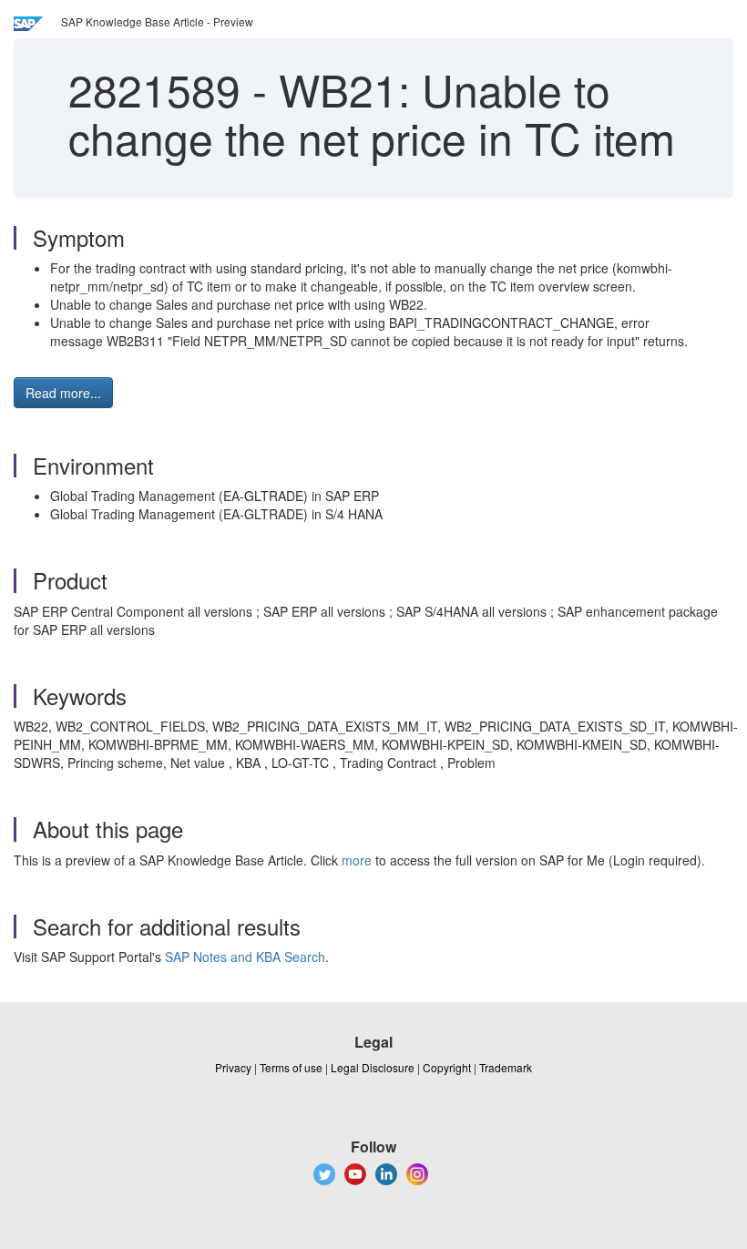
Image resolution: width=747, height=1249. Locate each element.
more (357, 860)
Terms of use (291, 1067)
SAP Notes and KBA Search (245, 956)
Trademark (505, 1067)
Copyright (447, 1067)
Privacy (233, 1067)
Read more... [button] (63, 393)
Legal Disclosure (372, 1067)
